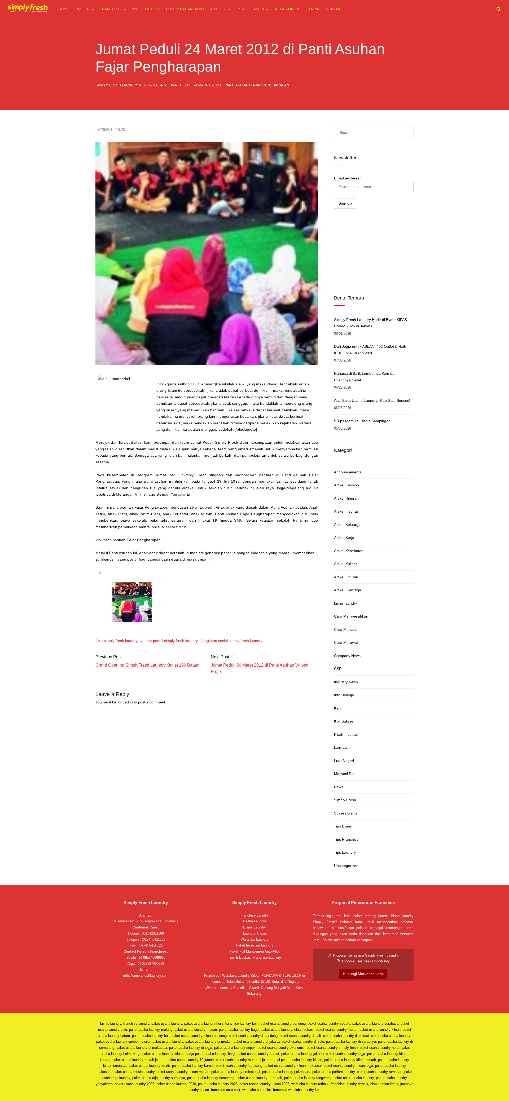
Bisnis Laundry (254, 927)
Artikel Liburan (346, 577)
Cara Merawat (346, 642)
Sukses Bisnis (345, 813)
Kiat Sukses (344, 721)
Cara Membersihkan (351, 616)
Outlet (152, 9)
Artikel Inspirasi (346, 511)
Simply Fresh (345, 800)
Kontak (333, 9)
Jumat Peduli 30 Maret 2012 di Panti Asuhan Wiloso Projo (259, 668)
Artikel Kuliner (345, 564)
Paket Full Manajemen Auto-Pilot (254, 951)
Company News (347, 656)
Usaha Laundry (254, 921)
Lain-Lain (342, 747)
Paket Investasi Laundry (254, 945)
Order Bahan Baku (185, 9)
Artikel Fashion (346, 485)
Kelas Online (288, 9)
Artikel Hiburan (346, 498)
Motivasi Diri (344, 774)
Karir (314, 9)
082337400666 (152, 964)
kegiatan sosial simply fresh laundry (232, 640)
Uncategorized (346, 866)
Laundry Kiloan (254, 933)
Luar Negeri (344, 761)
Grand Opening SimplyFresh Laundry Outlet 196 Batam (147, 665)
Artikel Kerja (344, 537)
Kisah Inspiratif (346, 734)
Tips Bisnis (343, 826)
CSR (240, 9)
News (338, 787)
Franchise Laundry (254, 915)
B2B (135, 9)
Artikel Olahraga (347, 590)
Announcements (347, 472)
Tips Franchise (346, 839)
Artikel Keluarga (347, 524)
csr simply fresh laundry (118, 640)
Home (63, 9)
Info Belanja (344, 695)
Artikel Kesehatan (348, 551)
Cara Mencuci (345, 629)
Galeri (257, 9)
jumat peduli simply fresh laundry (170, 640)
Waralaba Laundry (254, 939)
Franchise (110, 9)
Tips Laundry (345, 852)
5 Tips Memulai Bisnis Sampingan (362, 421)
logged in (125, 702)
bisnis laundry (345, 603)
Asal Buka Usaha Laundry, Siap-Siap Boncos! (372, 400)
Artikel (218, 9)
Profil (82, 9)
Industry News (346, 682)
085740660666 (153, 957)
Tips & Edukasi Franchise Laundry (254, 957)
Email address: (347, 178)
